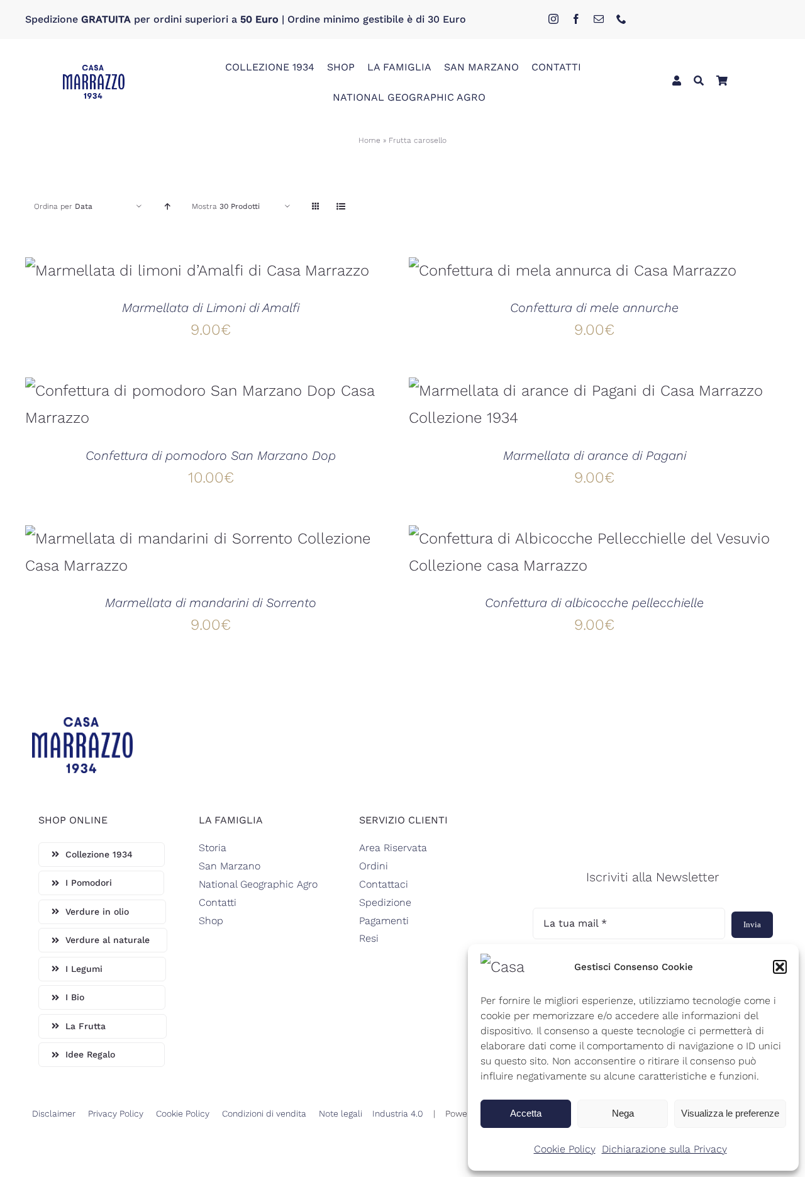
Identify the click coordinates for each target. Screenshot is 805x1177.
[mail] (599, 19)
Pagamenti (384, 921)
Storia (212, 848)
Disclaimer (53, 1113)
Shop (211, 921)
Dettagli (262, 274)
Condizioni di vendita (264, 1113)
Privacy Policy (115, 1113)
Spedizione (385, 902)
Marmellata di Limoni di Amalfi (211, 307)
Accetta (525, 1113)
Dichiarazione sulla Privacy (664, 1149)
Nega (623, 1113)
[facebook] (576, 19)
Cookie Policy (565, 1149)
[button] (780, 967)
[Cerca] (699, 81)
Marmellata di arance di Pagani (594, 455)
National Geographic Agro (258, 884)
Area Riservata (393, 848)
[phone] (621, 19)
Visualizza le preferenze (730, 1113)
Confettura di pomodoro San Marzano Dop (211, 455)
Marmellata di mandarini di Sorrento (210, 602)
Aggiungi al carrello (163, 274)
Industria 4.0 (397, 1113)
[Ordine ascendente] (167, 207)
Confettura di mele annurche (594, 307)
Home (369, 140)
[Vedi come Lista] (340, 206)
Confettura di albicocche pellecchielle (594, 602)
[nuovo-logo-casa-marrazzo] (94, 72)
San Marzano (229, 866)
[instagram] (553, 19)
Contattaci (383, 884)
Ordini (373, 866)
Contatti (217, 902)
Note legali (340, 1113)
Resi (369, 938)
